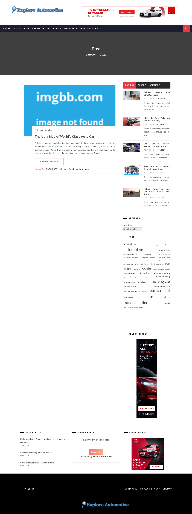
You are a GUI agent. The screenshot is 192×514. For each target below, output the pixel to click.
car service (134, 264)
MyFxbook (145, 291)
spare (148, 297)
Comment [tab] (154, 85)
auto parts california (130, 254)
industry (144, 273)
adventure (129, 244)
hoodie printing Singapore (161, 269)
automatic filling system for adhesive (157, 245)
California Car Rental (148, 258)
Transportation (89, 28)
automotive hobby (164, 250)
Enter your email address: (96, 448)
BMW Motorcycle (164, 254)
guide (146, 268)
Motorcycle (54, 28)
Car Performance (164, 261)
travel (167, 303)
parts (154, 290)
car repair (126, 264)
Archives (127, 225)
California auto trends (130, 258)
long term (147, 277)
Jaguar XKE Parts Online (161, 273)
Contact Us (131, 489)
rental (165, 290)
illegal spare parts (129, 273)
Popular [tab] (130, 85)
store (167, 297)
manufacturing (163, 276)
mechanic (142, 282)
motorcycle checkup (129, 286)
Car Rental (38, 28)
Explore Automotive (102, 456)
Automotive (10, 28)
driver (167, 264)
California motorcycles (130, 261)
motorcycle (160, 281)
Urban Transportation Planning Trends (37, 462)
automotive (133, 250)
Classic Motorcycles (157, 264)
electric (127, 268)
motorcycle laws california (132, 291)
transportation (135, 303)
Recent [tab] (142, 85)
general (137, 269)
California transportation (148, 261)
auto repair (147, 254)
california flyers (164, 258)
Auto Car (24, 28)
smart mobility (128, 297)
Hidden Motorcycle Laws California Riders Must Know (157, 191)
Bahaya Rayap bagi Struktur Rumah (36, 452)
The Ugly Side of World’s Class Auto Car (65, 136)
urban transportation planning (133, 308)
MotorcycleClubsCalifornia (161, 286)
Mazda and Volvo (129, 282)
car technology (144, 264)
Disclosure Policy (150, 489)
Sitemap (167, 489)
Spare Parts (70, 28)
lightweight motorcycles (131, 277)
